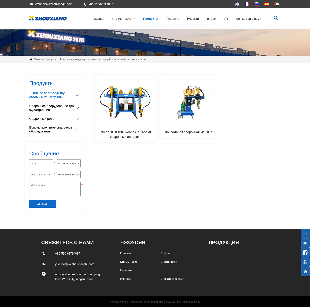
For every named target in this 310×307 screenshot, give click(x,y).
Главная (38, 59)
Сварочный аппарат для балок (130, 59)
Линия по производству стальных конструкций (85, 59)
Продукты (51, 59)
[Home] (47, 18)
